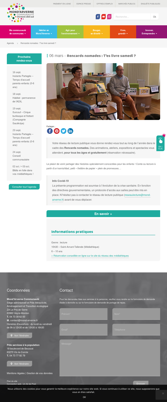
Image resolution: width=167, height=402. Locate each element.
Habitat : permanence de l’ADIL (24, 98)
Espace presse (83, 3)
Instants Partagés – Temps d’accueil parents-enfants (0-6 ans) (23, 80)
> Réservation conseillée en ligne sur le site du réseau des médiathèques (90, 255)
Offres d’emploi (105, 3)
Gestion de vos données (40, 373)
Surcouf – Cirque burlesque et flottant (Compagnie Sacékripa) (23, 116)
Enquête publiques (150, 3)
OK (84, 397)
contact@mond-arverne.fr (24, 320)
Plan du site (12, 381)
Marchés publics (126, 3)
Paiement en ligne (62, 3)
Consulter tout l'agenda (24, 186)
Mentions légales (16, 373)
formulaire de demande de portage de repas (104, 302)
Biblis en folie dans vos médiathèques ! (23, 170)
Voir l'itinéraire (21, 335)
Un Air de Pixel (29, 383)
